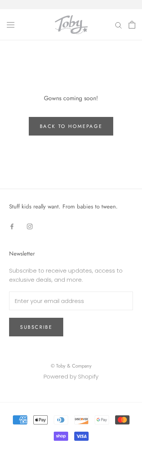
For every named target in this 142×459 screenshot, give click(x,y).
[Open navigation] (10, 25)
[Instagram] (30, 226)
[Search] (118, 24)
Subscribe (36, 327)
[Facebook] (12, 226)
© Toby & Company (71, 365)
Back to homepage (71, 126)
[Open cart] (132, 24)
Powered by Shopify (71, 376)
